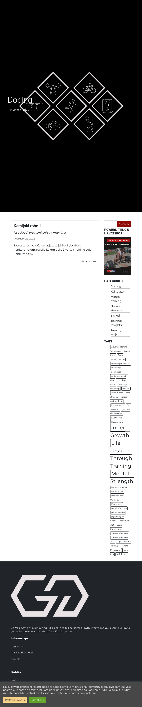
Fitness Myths (117, 405)
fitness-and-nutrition (118, 399)
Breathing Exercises (120, 364)
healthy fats (116, 418)
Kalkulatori (118, 291)
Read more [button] (89, 261)
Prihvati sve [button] (37, 699)
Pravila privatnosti (22, 652)
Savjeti (115, 315)
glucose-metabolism (120, 412)
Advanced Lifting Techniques (118, 349)
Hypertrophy (117, 422)
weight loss (121, 554)
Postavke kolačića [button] (15, 699)
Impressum (18, 646)
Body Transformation (117, 357)
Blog (26, 109)
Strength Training (119, 533)
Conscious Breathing (118, 387)
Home (14, 109)
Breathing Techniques (115, 370)
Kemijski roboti (27, 225)
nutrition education (120, 487)
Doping (116, 286)
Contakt (15, 659)
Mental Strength (121, 477)
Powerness (116, 504)
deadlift (126, 389)
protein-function (119, 508)
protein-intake (118, 513)
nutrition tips (117, 492)
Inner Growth (119, 431)
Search (124, 224)
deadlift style (117, 393)
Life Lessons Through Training (121, 454)
